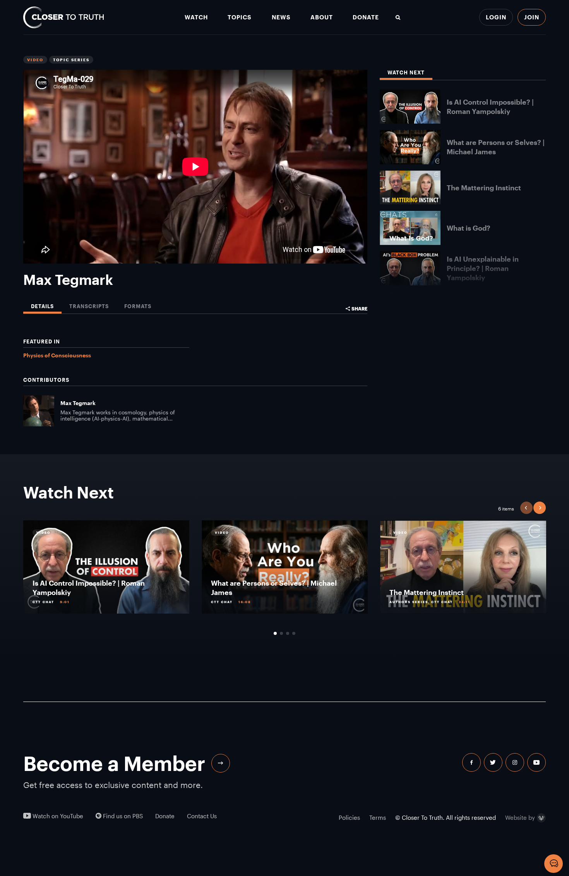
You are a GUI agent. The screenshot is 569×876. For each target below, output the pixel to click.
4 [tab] (293, 633)
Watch (196, 17)
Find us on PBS (122, 816)
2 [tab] (281, 633)
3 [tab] (287, 633)
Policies (349, 817)
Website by (520, 818)
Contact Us (202, 816)
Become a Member (114, 763)
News (281, 17)
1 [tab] (275, 633)
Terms (377, 817)
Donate (366, 17)
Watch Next (406, 73)
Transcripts (89, 306)
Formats (137, 306)
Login (496, 17)
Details (42, 306)
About (321, 17)
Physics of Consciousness (57, 355)
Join (531, 17)
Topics (240, 17)
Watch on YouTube (57, 816)
